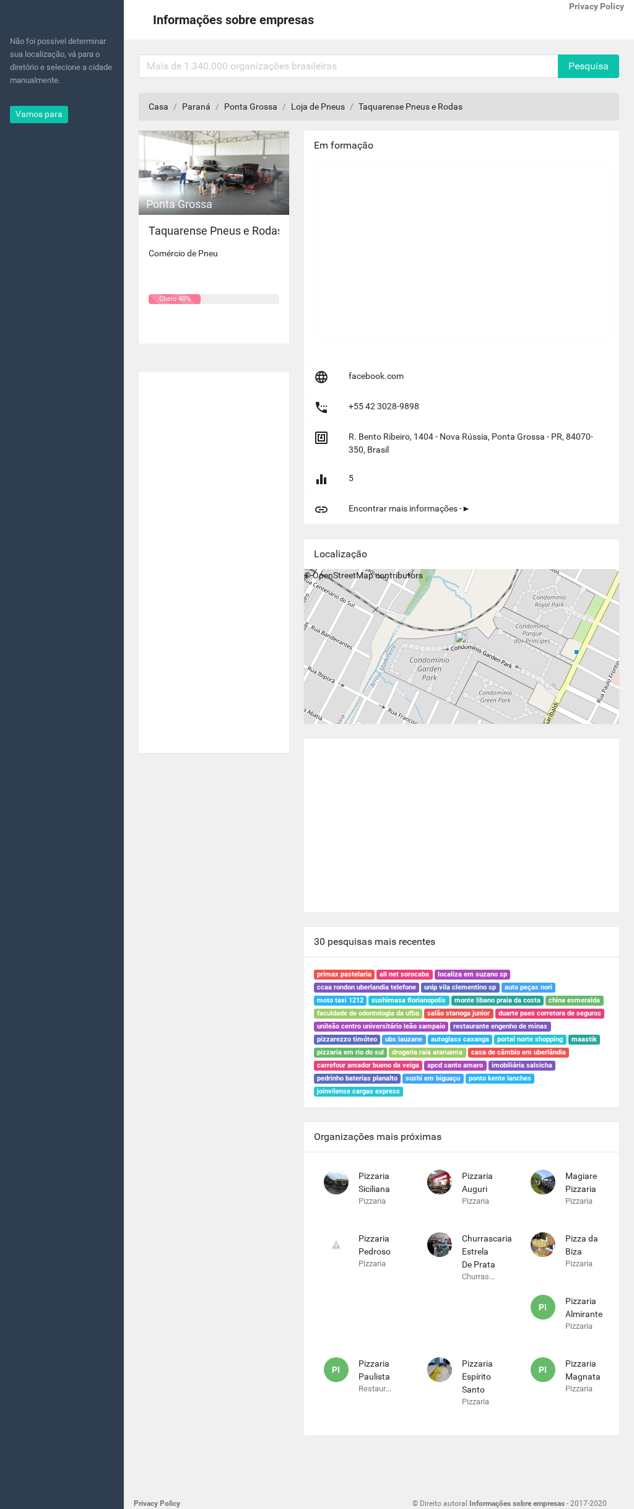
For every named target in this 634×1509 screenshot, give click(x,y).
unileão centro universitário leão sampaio (381, 1026)
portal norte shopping (530, 1039)
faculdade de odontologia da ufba (368, 1013)
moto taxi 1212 (340, 1000)
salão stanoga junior (458, 1013)
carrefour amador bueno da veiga (368, 1065)
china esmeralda (574, 1000)
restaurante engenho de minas (500, 1026)
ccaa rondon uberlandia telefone (366, 987)
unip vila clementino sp (460, 987)
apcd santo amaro (455, 1065)
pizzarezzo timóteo (347, 1039)
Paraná (196, 106)
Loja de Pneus (318, 106)
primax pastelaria (344, 974)
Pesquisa (588, 66)
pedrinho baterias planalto (357, 1078)
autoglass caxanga (460, 1039)
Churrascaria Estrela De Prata (487, 1251)
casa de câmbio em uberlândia (518, 1052)
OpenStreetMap (343, 575)
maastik (584, 1039)
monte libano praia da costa (497, 1000)
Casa (158, 106)
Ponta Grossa (250, 106)
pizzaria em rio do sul (350, 1052)
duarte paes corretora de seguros (549, 1013)
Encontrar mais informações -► (410, 508)
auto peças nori (528, 987)
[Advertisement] (214, 557)
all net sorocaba (404, 974)
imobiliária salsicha (522, 1065)
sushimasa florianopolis (408, 1000)
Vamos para (39, 114)
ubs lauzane (403, 1039)
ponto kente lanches (500, 1078)
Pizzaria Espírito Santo (477, 1376)
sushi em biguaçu (433, 1078)
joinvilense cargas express (358, 1091)
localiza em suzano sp (472, 974)
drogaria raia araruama (427, 1052)
